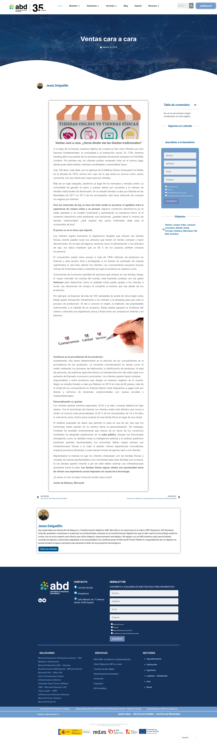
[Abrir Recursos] (158, 5)
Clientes (168, 225)
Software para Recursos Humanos (53, 694)
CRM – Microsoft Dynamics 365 (52, 687)
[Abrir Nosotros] (79, 5)
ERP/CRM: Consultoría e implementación (112, 659)
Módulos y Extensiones (48, 661)
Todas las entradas (48, 549)
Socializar (174, 234)
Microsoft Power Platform (50, 698)
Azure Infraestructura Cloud (50, 676)
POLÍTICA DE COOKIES (143, 714)
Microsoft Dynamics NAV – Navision (54, 665)
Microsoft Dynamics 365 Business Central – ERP (60, 658)
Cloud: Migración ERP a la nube (108, 664)
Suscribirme (171, 201)
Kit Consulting (100, 688)
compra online (179, 225)
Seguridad (98, 683)
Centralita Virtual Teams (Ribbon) (53, 683)
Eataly (186, 228)
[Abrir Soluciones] (98, 5)
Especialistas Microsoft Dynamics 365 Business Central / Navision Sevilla (108, 709)
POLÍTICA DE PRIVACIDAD (168, 714)
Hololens (178, 231)
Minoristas (188, 231)
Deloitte (179, 228)
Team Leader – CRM (47, 691)
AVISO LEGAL (124, 714)
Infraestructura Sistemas (49, 680)
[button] (195, 104)
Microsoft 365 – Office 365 (50, 672)
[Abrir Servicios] (116, 5)
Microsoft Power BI (47, 702)
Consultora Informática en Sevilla (55, 709)
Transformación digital (104, 669)
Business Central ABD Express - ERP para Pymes (60, 669)
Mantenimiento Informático (106, 674)
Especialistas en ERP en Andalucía (162, 709)
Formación (98, 678)
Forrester (169, 231)
